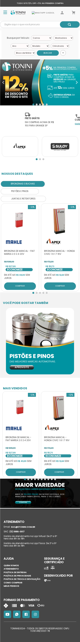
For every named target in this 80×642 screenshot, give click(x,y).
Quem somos (11, 565)
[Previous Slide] (3, 82)
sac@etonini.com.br (23, 526)
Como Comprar (13, 582)
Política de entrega (15, 572)
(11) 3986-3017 (17, 531)
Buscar (48, 52)
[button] (33, 104)
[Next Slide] (76, 82)
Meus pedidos (11, 585)
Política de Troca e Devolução (22, 579)
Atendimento (11, 568)
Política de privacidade (17, 575)
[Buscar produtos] (69, 24)
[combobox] (40, 24)
